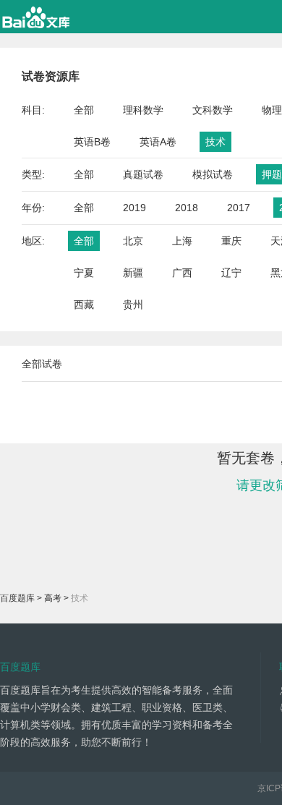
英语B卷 (92, 142)
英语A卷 (158, 142)
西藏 (84, 304)
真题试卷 (143, 174)
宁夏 (84, 272)
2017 (238, 207)
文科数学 (212, 110)
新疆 (133, 272)
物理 (272, 110)
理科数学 (143, 110)
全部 (84, 110)
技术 (215, 142)
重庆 (231, 241)
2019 (134, 207)
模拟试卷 (212, 174)
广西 (182, 272)
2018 (186, 207)
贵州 (133, 304)
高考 (52, 598)
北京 (133, 241)
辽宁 (231, 272)
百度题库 (17, 598)
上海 (182, 241)
